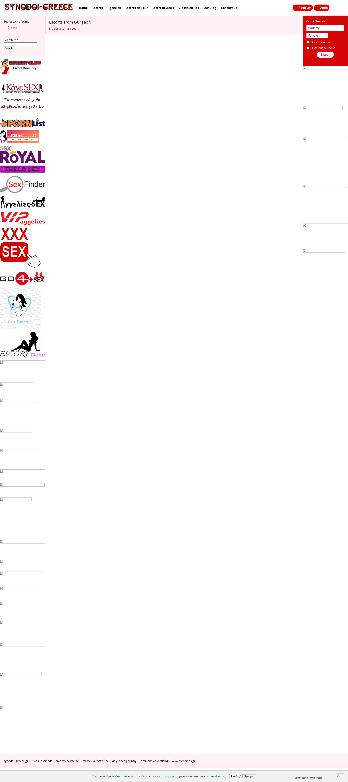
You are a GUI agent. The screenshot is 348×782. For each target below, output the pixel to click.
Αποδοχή (236, 776)
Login (324, 8)
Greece (12, 27)
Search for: (11, 40)
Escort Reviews (163, 8)
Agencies (114, 8)
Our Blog (210, 8)
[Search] (333, 8)
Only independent (322, 48)
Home (83, 8)
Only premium (320, 42)
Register (305, 8)
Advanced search (327, 60)
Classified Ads (189, 8)
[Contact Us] (341, 8)
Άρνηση (249, 776)
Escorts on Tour (136, 8)
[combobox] (325, 28)
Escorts (97, 8)
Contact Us (229, 8)
